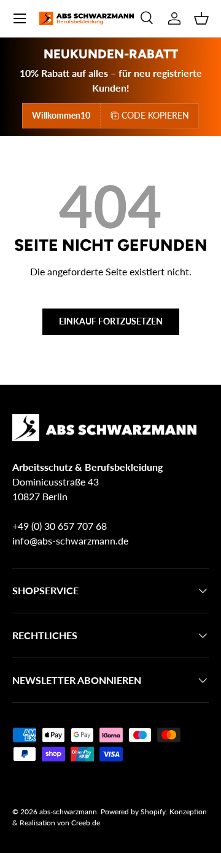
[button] (201, 18)
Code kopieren (155, 115)
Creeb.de (85, 822)
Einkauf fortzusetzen (111, 321)
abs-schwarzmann (68, 811)
